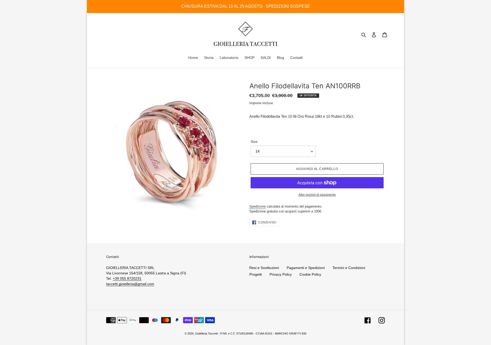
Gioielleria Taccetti (206, 333)
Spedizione (257, 206)
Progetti (255, 274)
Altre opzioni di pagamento (317, 195)
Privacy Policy (281, 274)
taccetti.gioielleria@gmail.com (130, 284)
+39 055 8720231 (127, 278)
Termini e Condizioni (348, 268)
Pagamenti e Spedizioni (306, 268)
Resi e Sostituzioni (264, 268)
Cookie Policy (310, 274)
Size (254, 141)
